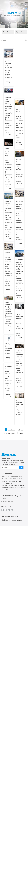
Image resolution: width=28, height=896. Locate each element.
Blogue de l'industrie (21, 32)
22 (19, 429)
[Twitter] (9, 510)
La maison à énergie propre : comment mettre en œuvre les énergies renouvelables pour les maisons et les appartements (19, 118)
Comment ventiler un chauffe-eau (19, 402)
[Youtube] (12, 510)
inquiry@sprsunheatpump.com (13, 506)
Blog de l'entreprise (8, 32)
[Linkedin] (6, 510)
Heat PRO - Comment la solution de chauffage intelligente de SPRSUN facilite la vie (8, 308)
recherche (25, 40)
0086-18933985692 (13, 505)
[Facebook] (2, 510)
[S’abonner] (21, 467)
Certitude (21, 433)
